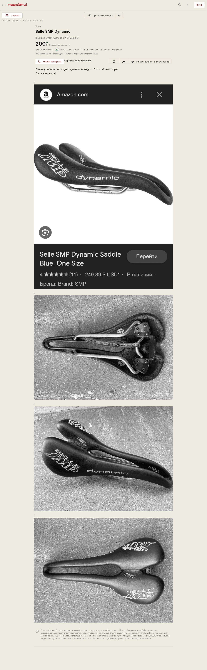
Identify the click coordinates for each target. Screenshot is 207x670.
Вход (199, 4)
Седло (38, 26)
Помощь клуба (153, 636)
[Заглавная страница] (17, 2)
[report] (150, 61)
